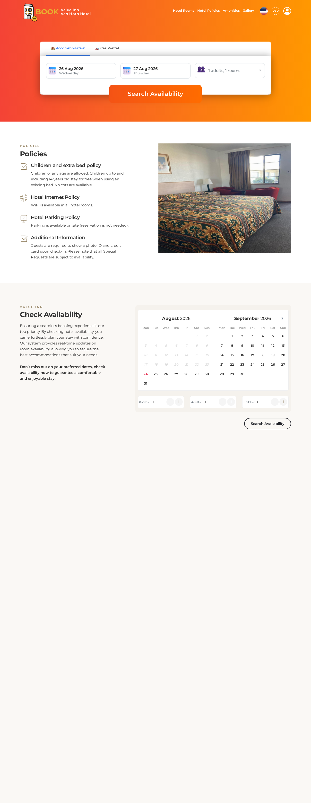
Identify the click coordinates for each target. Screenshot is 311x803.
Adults (196, 402)
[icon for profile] (287, 11)
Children (249, 402)
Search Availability (155, 93)
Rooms (144, 402)
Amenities (231, 10)
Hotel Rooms (182, 10)
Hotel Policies (208, 10)
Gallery (248, 10)
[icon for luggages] (264, 10)
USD (276, 10)
